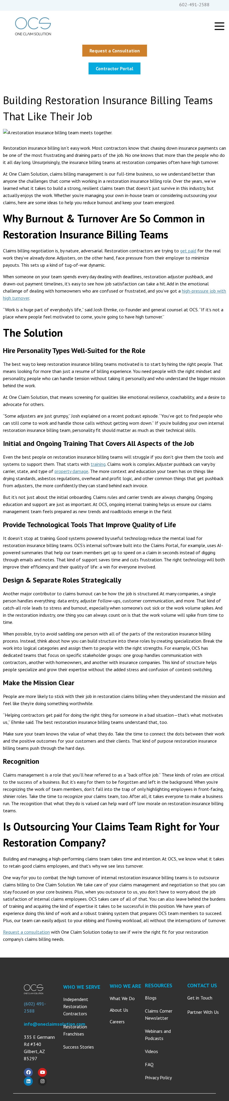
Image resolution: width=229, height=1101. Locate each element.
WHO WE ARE (125, 986)
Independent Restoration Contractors (75, 1006)
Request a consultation (26, 932)
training (98, 464)
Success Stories (78, 1047)
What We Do (122, 998)
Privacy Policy (158, 1077)
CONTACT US (202, 985)
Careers (117, 1022)
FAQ (149, 1064)
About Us (119, 1010)
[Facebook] (28, 1072)
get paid (188, 251)
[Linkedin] (28, 1081)
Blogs (151, 998)
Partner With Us (203, 1012)
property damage (71, 471)
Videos (151, 1051)
